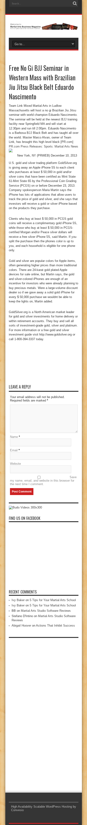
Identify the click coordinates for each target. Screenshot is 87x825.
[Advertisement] (43, 709)
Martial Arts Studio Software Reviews (46, 610)
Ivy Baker (18, 600)
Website (15, 463)
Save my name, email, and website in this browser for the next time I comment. (43, 480)
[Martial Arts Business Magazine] (43, 26)
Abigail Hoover (21, 625)
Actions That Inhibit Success (55, 625)
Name (14, 437)
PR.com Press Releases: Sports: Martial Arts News (43, 146)
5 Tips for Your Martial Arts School (53, 600)
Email (14, 450)
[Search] (74, 3)
